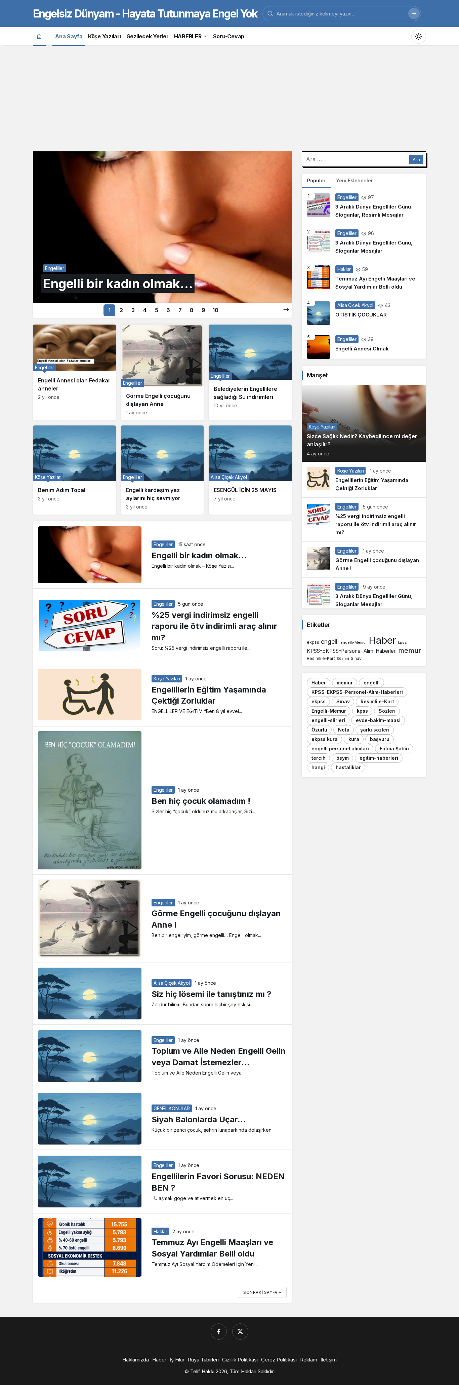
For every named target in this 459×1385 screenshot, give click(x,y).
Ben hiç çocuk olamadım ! (201, 801)
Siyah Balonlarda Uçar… (199, 1119)
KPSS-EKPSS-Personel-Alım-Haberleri (352, 651)
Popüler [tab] (316, 180)
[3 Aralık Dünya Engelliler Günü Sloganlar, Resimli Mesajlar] (364, 206)
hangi (318, 767)
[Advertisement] (229, 97)
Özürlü (319, 730)
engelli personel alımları (340, 748)
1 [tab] (109, 310)
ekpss (313, 642)
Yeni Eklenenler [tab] (354, 180)
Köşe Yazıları (167, 678)
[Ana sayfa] (39, 36)
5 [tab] (156, 310)
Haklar (160, 1231)
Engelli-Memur (353, 642)
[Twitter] (240, 1331)
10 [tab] (215, 310)
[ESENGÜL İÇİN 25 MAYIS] (250, 469)
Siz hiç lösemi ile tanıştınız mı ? (212, 994)
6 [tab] (168, 310)
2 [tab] (121, 310)
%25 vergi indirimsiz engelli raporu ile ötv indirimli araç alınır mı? (214, 626)
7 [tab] (180, 310)
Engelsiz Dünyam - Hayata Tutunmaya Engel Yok (145, 13)
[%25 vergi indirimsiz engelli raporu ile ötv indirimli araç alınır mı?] (364, 519)
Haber (382, 640)
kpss (402, 642)
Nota (343, 730)
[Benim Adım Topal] (74, 469)
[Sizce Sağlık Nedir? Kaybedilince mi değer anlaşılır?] (364, 423)
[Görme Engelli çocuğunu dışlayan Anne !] (162, 372)
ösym (342, 758)
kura (353, 739)
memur (409, 650)
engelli (330, 641)
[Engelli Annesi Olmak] (364, 344)
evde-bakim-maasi (378, 720)
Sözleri (343, 659)
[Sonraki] (286, 309)
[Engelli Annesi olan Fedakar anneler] (74, 372)
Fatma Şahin (394, 748)
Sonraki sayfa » (262, 1292)
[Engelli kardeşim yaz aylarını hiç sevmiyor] (162, 469)
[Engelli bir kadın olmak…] (162, 227)
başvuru (379, 739)
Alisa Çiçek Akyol (172, 983)
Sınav (356, 658)
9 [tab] (203, 310)
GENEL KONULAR (172, 1108)
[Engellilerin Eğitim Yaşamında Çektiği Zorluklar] (364, 479)
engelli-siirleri (328, 720)
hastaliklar (348, 767)
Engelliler (163, 544)
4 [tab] (145, 310)
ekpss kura (324, 739)
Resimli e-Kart (321, 658)
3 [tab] (133, 310)
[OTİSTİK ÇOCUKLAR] (364, 313)
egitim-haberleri (379, 758)
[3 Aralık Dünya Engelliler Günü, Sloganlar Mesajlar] (364, 242)
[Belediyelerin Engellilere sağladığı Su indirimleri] (250, 372)
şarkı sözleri (374, 730)
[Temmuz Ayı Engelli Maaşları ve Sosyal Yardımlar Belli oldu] (364, 278)
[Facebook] (219, 1331)
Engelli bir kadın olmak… (199, 555)
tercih (318, 758)
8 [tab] (192, 310)
